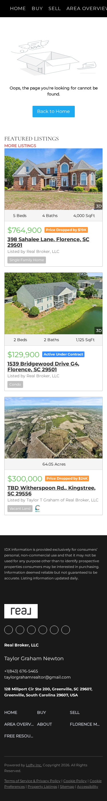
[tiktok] (54, 630)
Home (18, 8)
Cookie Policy (75, 781)
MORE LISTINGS (20, 145)
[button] (20, 713)
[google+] (65, 630)
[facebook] (8, 630)
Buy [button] (37, 8)
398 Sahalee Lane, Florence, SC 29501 (48, 242)
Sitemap (67, 786)
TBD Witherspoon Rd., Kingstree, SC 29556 (51, 491)
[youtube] (43, 630)
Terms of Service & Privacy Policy (32, 781)
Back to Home (53, 111)
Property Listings (42, 786)
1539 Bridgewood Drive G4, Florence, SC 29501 (43, 367)
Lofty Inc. (34, 765)
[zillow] (20, 630)
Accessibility (87, 786)
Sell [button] (55, 8)
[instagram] (31, 630)
